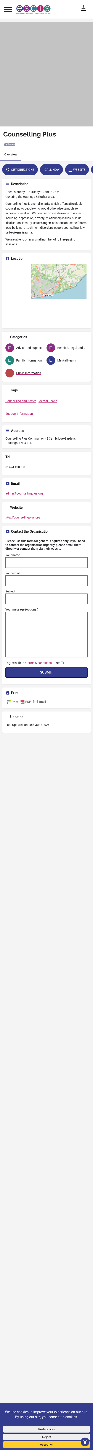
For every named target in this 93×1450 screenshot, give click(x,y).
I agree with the (32, 663)
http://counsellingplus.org (22, 517)
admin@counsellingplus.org (24, 493)
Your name (12, 555)
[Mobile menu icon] (8, 9)
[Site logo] (34, 9)
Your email (12, 573)
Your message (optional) (21, 609)
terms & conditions (39, 663)
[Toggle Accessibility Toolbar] (85, 1442)
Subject (10, 591)
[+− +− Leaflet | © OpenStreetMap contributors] (46, 294)
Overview (10, 154)
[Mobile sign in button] (85, 7)
